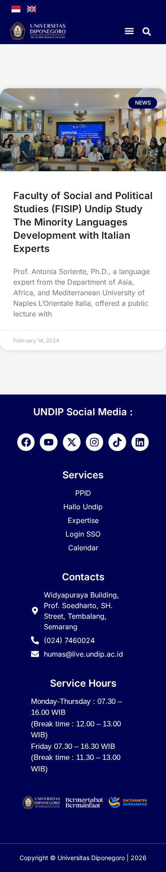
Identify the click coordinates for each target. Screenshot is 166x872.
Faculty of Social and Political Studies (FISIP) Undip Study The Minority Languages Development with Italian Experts (83, 222)
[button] (129, 31)
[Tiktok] (117, 442)
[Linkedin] (140, 442)
